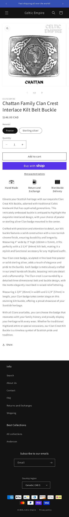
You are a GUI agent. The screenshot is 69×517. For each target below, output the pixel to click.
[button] (6, 12)
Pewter (10, 130)
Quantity (7, 138)
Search (10, 375)
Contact (11, 390)
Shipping (11, 413)
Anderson (12, 441)
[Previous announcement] (6, 3)
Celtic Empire (30, 510)
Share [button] (9, 344)
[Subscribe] (51, 463)
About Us (12, 382)
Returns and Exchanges (19, 405)
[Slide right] (42, 92)
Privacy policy (45, 510)
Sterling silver (31, 130)
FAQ (9, 397)
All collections (14, 433)
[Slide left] (27, 92)
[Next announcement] (62, 3)
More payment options (34, 173)
